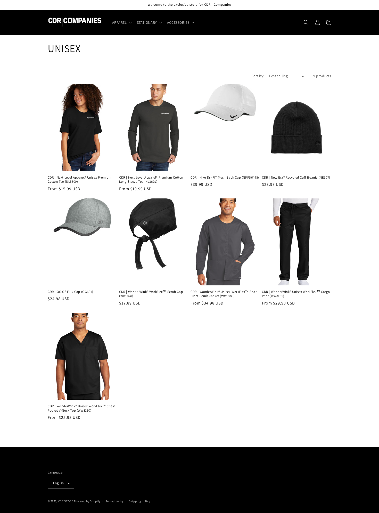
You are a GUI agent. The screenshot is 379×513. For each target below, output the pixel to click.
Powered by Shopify (87, 501)
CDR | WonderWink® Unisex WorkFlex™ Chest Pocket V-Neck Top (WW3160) (81, 408)
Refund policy (114, 501)
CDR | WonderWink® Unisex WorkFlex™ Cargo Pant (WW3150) (296, 294)
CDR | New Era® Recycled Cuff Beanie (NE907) (296, 177)
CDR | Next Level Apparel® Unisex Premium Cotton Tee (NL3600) (80, 179)
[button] (121, 22)
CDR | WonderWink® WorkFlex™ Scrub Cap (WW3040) (151, 294)
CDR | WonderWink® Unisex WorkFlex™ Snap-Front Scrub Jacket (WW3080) (225, 294)
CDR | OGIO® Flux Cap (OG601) (70, 292)
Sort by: (257, 76)
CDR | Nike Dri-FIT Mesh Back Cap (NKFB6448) (225, 177)
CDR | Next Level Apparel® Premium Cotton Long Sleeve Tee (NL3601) (151, 179)
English (58, 483)
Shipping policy (139, 501)
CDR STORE (65, 501)
